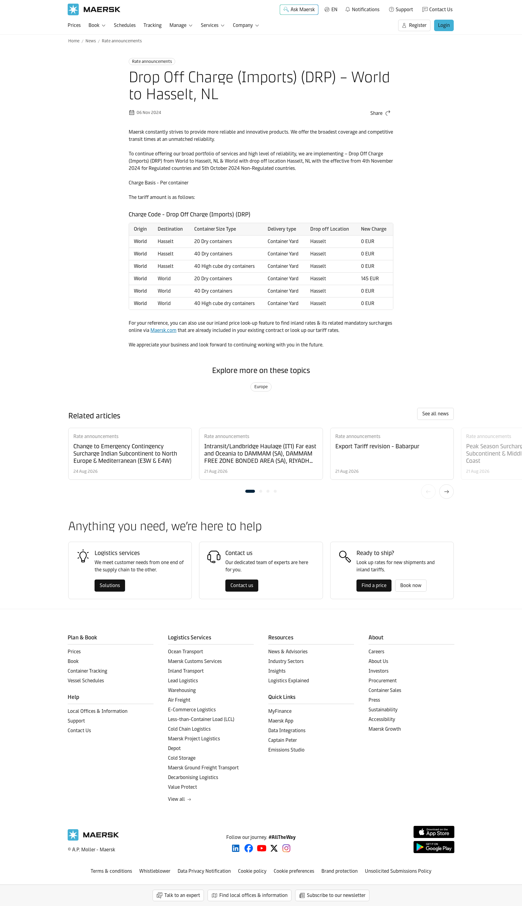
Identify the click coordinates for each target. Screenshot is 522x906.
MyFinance (280, 711)
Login (444, 25)
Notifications (362, 8)
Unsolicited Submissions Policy (398, 871)
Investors (378, 671)
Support (404, 9)
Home (73, 41)
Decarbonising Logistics (193, 777)
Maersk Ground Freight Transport (203, 768)
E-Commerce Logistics (192, 710)
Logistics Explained (288, 681)
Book (94, 25)
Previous (428, 491)
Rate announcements (122, 41)
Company (243, 25)
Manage (177, 25)
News (90, 41)
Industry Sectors (286, 661)
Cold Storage (181, 758)
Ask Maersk (303, 9)
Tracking (152, 25)
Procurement (383, 681)
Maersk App (280, 721)
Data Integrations (286, 730)
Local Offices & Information (97, 711)
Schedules (125, 25)
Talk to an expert (182, 895)
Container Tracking (87, 671)
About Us (378, 661)
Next (446, 491)
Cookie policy (252, 871)
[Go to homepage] (94, 9)
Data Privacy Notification (204, 871)
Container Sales (385, 690)
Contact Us (441, 9)
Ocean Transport (185, 651)
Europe (261, 386)
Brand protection (339, 871)
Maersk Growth (385, 729)
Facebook (248, 848)
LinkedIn (236, 848)
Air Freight (179, 700)
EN (334, 9)
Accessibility (382, 719)
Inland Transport (186, 671)
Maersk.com (163, 330)
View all (176, 799)
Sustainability (383, 710)
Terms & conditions (111, 871)
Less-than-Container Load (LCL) (201, 719)
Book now (410, 585)
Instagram (286, 848)
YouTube (262, 848)
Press (374, 700)
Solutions (110, 585)
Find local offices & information (253, 895)
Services (209, 25)
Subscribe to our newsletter (336, 895)
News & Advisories (288, 651)
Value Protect (182, 787)
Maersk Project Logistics (194, 739)
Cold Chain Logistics (189, 729)
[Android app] (434, 847)
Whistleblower (154, 871)
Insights (276, 671)
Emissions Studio (286, 750)
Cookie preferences (294, 871)
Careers (376, 651)
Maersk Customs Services (195, 661)
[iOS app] (434, 832)
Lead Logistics (183, 681)
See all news (435, 414)
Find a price (374, 585)
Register (418, 25)
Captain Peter (282, 740)
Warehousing (182, 690)
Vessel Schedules (86, 681)
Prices (74, 25)
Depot (174, 748)
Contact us (241, 585)
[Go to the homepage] (93, 839)
